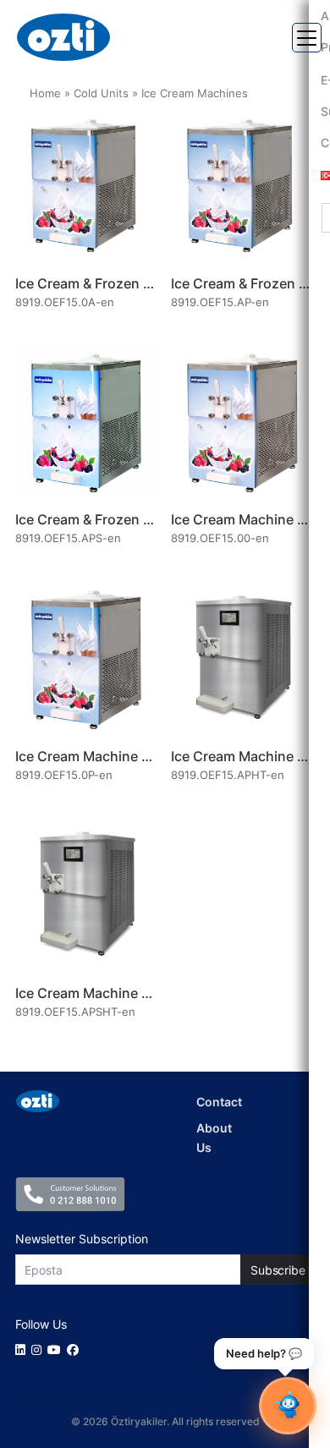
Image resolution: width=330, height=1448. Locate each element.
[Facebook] (76, 1349)
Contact (219, 1101)
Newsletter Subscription (81, 1238)
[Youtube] (57, 1349)
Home (45, 93)
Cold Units (101, 93)
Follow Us (41, 1324)
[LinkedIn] (23, 1349)
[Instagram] (39, 1349)
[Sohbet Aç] (287, 1405)
